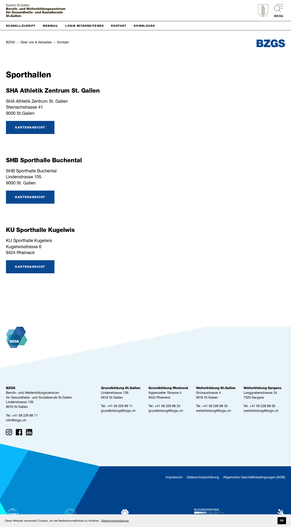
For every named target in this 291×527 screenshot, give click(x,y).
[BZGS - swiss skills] (276, 514)
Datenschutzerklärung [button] (115, 520)
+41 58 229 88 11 (25, 416)
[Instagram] (10, 433)
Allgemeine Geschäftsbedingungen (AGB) (254, 477)
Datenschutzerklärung (203, 477)
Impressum (174, 477)
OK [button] (282, 520)
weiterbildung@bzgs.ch (213, 411)
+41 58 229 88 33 (167, 406)
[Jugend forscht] (209, 514)
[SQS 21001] (70, 514)
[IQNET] (13, 514)
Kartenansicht (30, 127)
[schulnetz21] (135, 514)
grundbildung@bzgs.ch (118, 411)
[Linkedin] (30, 433)
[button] (22, 25)
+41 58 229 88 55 (215, 406)
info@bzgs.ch (16, 420)
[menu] (276, 10)
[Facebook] (20, 433)
